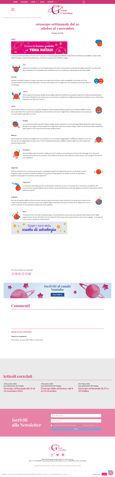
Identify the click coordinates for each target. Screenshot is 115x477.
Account (74, 466)
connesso (22, 340)
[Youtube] (57, 455)
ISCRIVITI (76, 429)
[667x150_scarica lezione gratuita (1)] (39, 53)
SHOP (33, 2)
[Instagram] (52, 455)
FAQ (79, 466)
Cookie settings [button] (96, 474)
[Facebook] (63, 455)
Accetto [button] (104, 474)
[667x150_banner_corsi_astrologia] (39, 234)
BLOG (42, 2)
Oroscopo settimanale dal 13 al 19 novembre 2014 (19, 390)
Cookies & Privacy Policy (42, 466)
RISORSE (51, 2)
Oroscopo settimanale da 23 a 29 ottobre (93, 390)
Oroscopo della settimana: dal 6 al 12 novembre (57, 390)
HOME (15, 2)
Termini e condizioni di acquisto (61, 466)
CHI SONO (24, 2)
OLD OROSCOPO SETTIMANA (14, 386)
